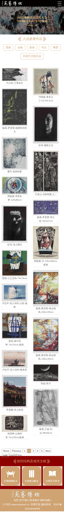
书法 (43, 47)
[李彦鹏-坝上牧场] (14, 391)
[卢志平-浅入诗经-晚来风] (14, 359)
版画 (32, 47)
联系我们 (34, 500)
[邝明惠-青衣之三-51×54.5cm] (46, 81)
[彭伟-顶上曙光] (14, 224)
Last (5, 455)
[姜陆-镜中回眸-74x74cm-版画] (14, 325)
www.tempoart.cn (20, 504)
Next (47, 451)
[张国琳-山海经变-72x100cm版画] (14, 423)
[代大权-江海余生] (14, 74)
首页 (16, 500)
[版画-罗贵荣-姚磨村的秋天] (14, 107)
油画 (20, 47)
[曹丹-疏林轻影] (14, 153)
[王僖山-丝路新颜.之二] (46, 171)
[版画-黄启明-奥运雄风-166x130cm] (46, 288)
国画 (8, 47)
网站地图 (45, 500)
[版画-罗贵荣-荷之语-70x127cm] (46, 207)
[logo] (17, 3)
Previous (16, 451)
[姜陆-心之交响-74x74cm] (14, 263)
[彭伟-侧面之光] (46, 125)
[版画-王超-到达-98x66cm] (46, 408)
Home (6, 451)
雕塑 (55, 47)
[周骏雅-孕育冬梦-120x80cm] (14, 185)
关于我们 (24, 500)
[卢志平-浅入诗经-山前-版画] (14, 292)
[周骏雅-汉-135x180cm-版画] (46, 242)
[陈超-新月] (46, 373)
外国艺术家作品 (32, 56)
